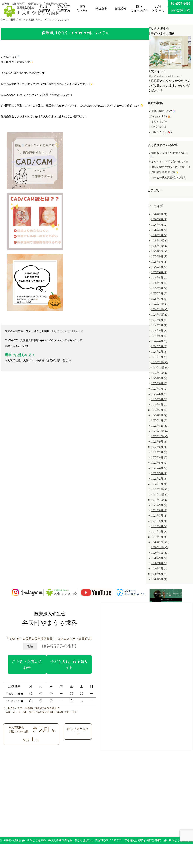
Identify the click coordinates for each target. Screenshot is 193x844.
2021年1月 (159, 536)
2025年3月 (159, 288)
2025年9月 (159, 256)
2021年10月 (159, 499)
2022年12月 (159, 425)
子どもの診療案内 (45, 8)
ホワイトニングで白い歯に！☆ (169, 161)
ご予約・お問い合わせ (27, 664)
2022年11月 (159, 431)
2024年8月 (159, 320)
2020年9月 (159, 558)
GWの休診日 (158, 126)
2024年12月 (159, 304)
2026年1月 (159, 235)
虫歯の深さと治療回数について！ (171, 167)
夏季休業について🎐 (163, 111)
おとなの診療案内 (64, 8)
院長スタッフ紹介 (139, 8)
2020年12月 (159, 542)
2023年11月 (159, 367)
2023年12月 (159, 362)
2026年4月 (159, 224)
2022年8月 (159, 447)
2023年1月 (159, 420)
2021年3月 (159, 531)
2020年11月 (159, 547)
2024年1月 (159, 357)
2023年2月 (159, 415)
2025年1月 (159, 298)
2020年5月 (159, 579)
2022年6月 (159, 457)
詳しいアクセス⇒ (77, 731)
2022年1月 (159, 484)
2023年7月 (159, 388)
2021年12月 (159, 489)
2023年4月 (159, 404)
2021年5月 (159, 521)
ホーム (26, 8)
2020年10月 (159, 552)
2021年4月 (159, 526)
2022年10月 (159, 436)
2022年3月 (159, 473)
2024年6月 (159, 330)
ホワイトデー (159, 121)
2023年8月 (159, 383)
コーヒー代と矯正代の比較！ (168, 177)
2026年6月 (159, 219)
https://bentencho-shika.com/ (67, 331)
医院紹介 (120, 8)
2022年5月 (159, 462)
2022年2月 (159, 478)
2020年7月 (159, 568)
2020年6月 (159, 573)
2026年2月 (159, 230)
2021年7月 (159, 515)
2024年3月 (159, 346)
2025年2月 (159, 293)
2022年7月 (159, 452)
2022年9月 (159, 441)
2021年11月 (159, 494)
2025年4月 (159, 283)
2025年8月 (159, 261)
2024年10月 (159, 314)
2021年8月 (159, 510)
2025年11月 (159, 245)
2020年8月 (159, 563)
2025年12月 (159, 240)
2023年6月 (159, 394)
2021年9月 (159, 505)
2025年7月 (159, 267)
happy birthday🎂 (161, 116)
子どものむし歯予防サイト (69, 664)
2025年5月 (159, 277)
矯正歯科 (102, 8)
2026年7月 (159, 214)
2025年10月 (159, 251)
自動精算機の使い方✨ (164, 172)
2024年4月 (159, 341)
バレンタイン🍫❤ (162, 132)
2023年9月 (159, 378)
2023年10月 (159, 372)
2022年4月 (159, 468)
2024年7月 (159, 325)
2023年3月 (159, 409)
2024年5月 (159, 335)
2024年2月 (159, 351)
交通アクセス (158, 8)
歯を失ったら (83, 8)
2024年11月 (159, 309)
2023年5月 (159, 399)
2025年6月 (159, 272)
